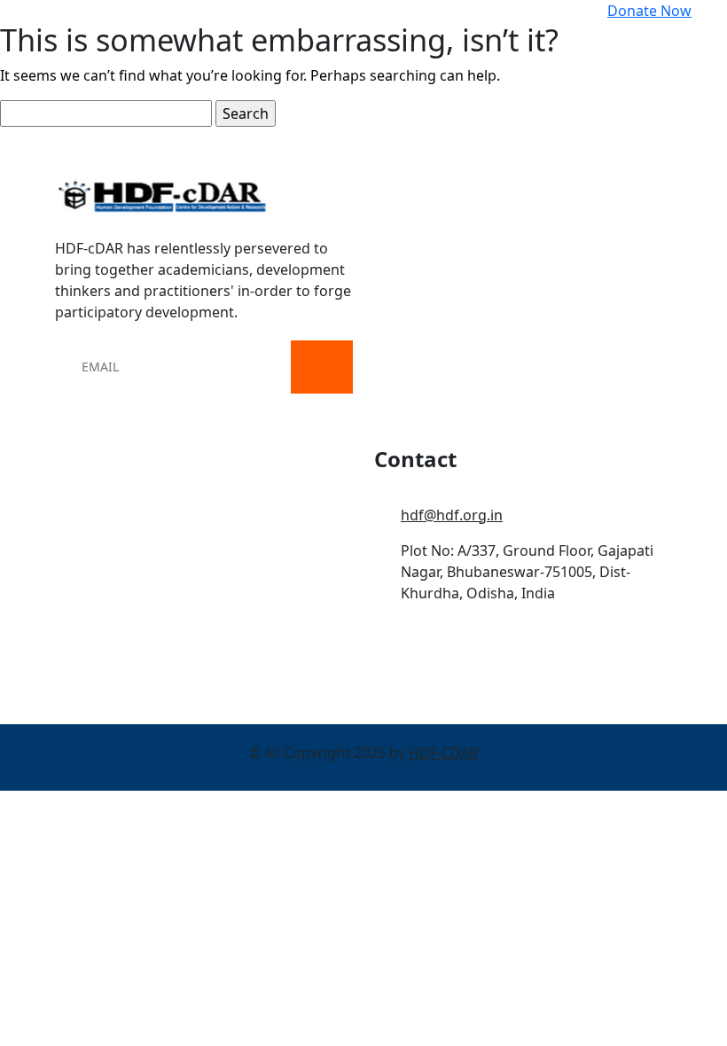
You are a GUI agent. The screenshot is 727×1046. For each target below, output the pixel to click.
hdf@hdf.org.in (452, 515)
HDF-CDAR (444, 752)
